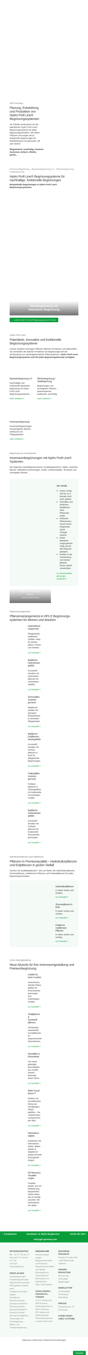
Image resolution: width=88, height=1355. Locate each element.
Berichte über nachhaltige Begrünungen (63, 1279)
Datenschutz (37, 1340)
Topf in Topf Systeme (43, 1285)
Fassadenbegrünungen (19, 1280)
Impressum (26, 1340)
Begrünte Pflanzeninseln (20, 1283)
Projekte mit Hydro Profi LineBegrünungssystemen (68, 1260)
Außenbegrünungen (18, 1277)
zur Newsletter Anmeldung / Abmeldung (64, 1294)
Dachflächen (15, 1298)
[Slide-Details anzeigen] (44, 253)
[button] (12, 907)
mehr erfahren (17, 398)
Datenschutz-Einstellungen (55, 1340)
